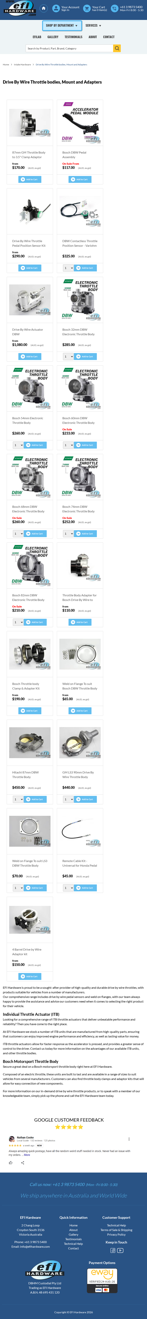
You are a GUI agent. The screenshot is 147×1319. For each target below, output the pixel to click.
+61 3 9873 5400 (131, 7)
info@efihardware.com (35, 1246)
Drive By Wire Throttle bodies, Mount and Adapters (61, 64)
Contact (108, 37)
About (93, 37)
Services (91, 25)
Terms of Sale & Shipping (116, 1230)
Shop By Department (60, 25)
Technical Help (73, 1243)
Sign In (65, 10)
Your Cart (98, 7)
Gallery (52, 37)
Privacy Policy (116, 1234)
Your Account (70, 7)
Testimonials (73, 37)
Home (6, 64)
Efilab (37, 37)
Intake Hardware (22, 64)
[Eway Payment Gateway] (102, 1292)
